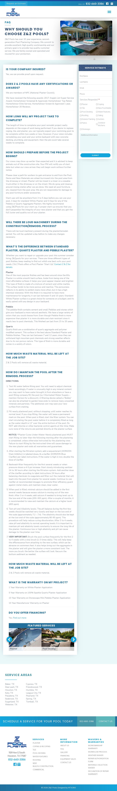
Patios (84, 123)
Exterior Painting (88, 119)
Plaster (85, 104)
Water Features (104, 112)
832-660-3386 (91, 3)
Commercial (38, 770)
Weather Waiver (95, 755)
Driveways (86, 129)
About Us (64, 745)
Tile (83, 108)
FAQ (62, 749)
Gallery (64, 752)
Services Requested (90, 99)
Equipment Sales (68, 759)
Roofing (85, 115)
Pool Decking (87, 112)
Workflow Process (97, 752)
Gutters (101, 119)
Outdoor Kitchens (101, 124)
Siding (100, 115)
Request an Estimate (16, 3)
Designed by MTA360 (67, 787)
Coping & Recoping (41, 746)
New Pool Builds (104, 108)
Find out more (19, 617)
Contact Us (105, 721)
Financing (65, 756)
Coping (101, 104)
